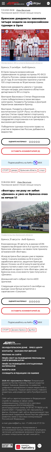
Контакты (7, 351)
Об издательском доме (14, 347)
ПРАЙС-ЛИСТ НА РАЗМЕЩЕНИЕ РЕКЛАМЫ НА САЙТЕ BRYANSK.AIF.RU (23, 359)
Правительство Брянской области (17, 235)
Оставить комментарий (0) (25, 151)
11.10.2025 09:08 (7, 10)
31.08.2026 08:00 (8, 182)
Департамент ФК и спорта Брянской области (22, 63)
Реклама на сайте (11, 354)
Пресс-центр (35, 347)
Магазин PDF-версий (25, 351)
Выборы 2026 (8, 370)
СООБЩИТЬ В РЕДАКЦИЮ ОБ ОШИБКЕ (20, 373)
